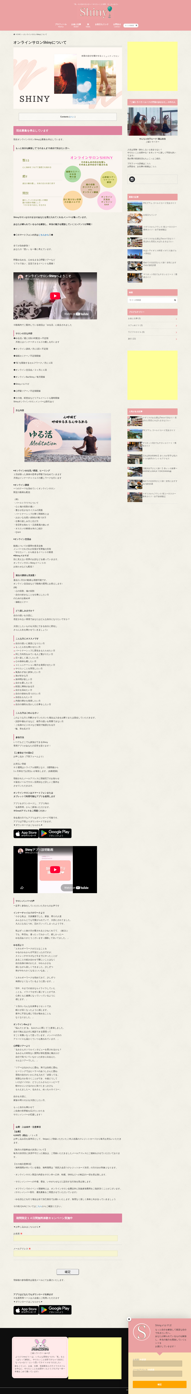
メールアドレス (22, 1248)
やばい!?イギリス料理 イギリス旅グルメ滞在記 (160, 252)
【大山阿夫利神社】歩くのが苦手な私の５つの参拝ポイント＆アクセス (159, 457)
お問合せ (117, 25)
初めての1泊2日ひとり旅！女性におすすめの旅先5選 (159, 264)
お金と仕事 (76, 25)
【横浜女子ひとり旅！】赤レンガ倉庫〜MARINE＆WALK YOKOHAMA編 (159, 469)
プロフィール (61, 25)
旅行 (132, 339)
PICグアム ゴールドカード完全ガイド (159, 203)
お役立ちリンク (102, 24)
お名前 (17, 1233)
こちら (39, 1206)
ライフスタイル (136, 332)
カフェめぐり (135, 325)
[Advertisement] (152, 66)
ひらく (72, 117)
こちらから (43, 235)
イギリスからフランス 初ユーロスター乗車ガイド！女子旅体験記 (160, 228)
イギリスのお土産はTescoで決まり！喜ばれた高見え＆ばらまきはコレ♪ (159, 240)
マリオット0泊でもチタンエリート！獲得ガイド (160, 275)
